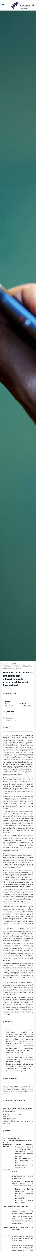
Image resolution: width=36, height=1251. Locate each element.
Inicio (5, 663)
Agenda (13, 663)
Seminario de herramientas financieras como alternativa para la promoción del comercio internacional (18, 667)
